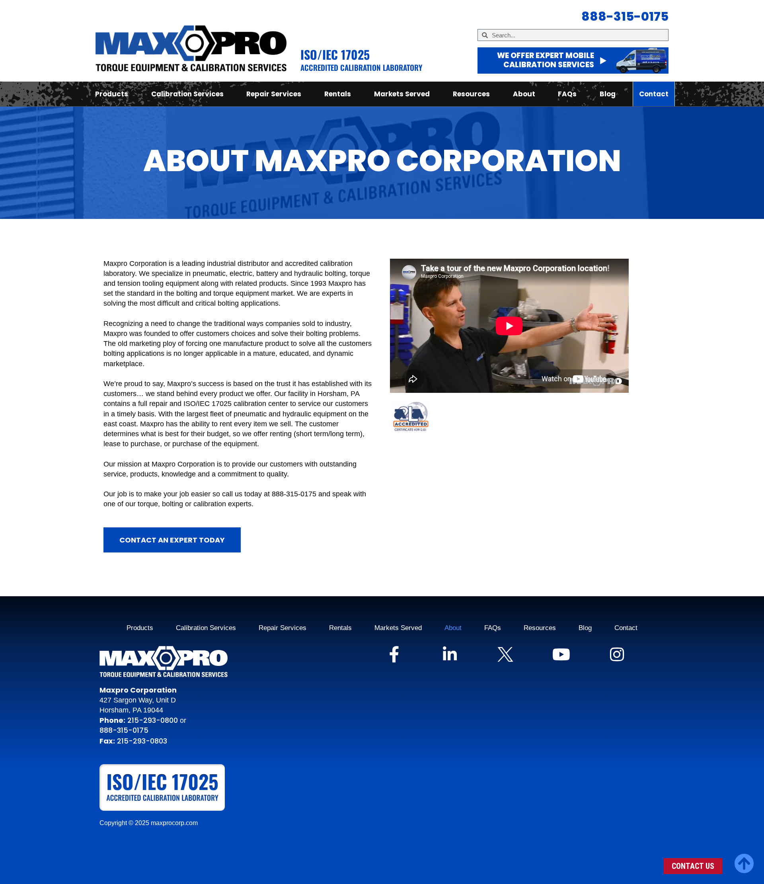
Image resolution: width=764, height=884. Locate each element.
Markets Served (402, 94)
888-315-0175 (123, 730)
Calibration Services (187, 94)
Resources (471, 94)
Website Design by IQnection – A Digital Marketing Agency (175, 831)
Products (111, 94)
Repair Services (273, 94)
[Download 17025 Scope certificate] (169, 787)
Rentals (337, 94)
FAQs (567, 94)
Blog (608, 94)
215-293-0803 (142, 741)
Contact (653, 94)
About (524, 94)
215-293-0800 (151, 720)
